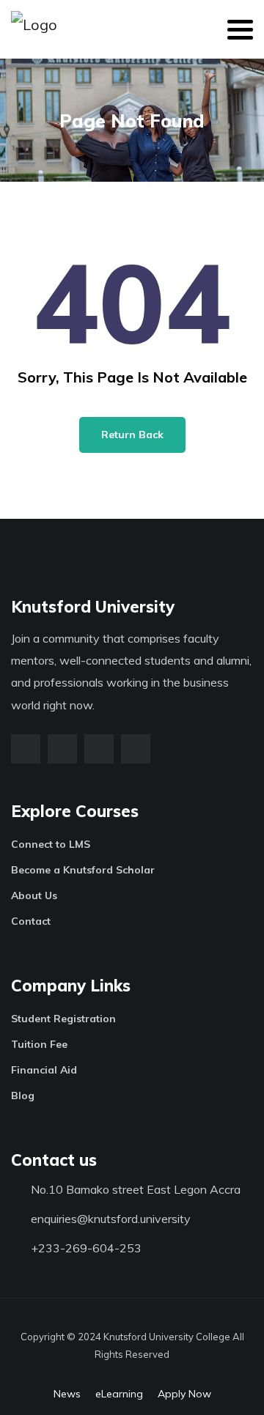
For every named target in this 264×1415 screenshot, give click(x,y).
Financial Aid (44, 1069)
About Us (34, 895)
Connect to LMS (50, 844)
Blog (22, 1095)
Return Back (132, 434)
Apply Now (184, 1393)
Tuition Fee (39, 1044)
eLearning (119, 1393)
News (67, 1393)
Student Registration (63, 1018)
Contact (31, 921)
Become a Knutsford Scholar (83, 869)
